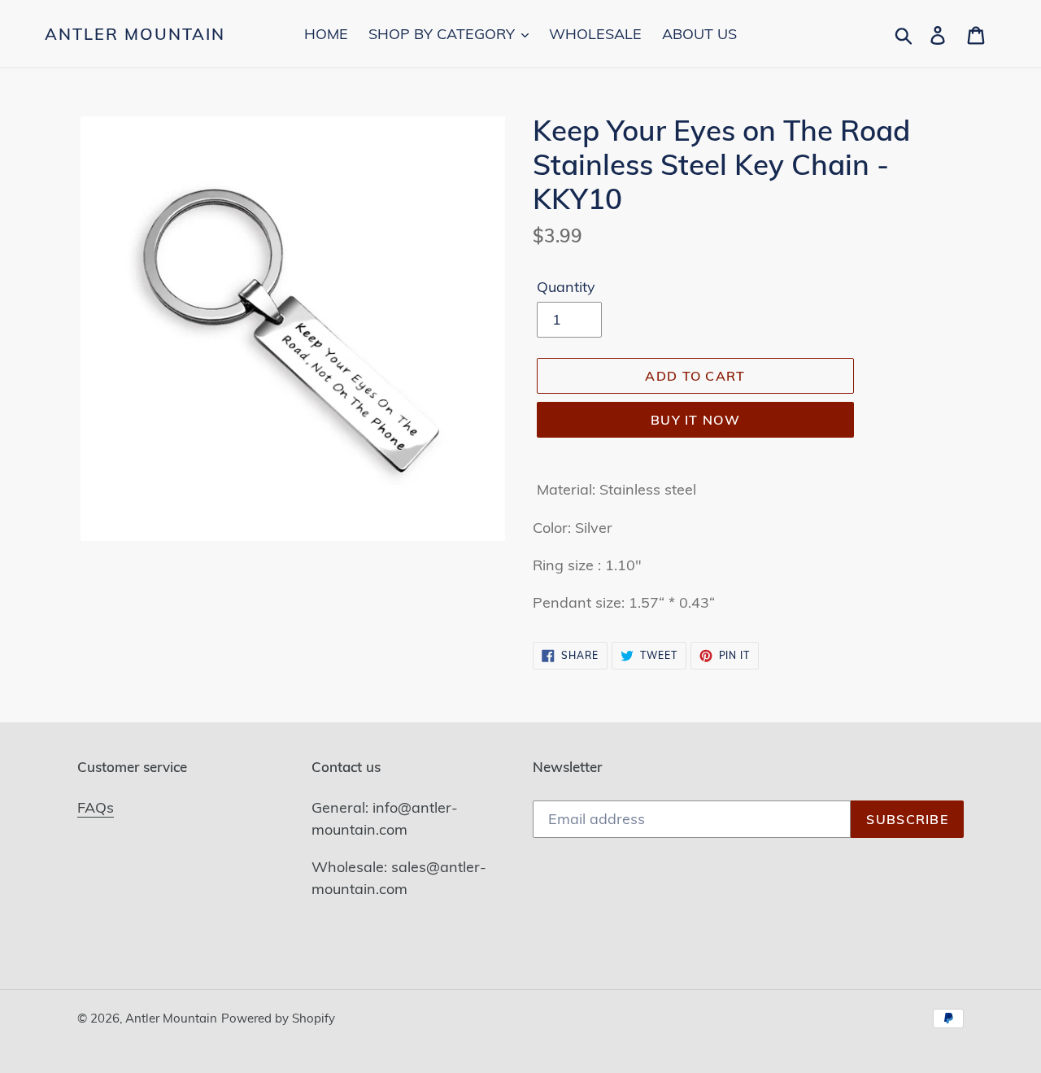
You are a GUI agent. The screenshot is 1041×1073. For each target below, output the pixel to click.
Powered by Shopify (278, 1018)
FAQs (95, 807)
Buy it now (695, 420)
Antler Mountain (135, 34)
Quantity (566, 286)
